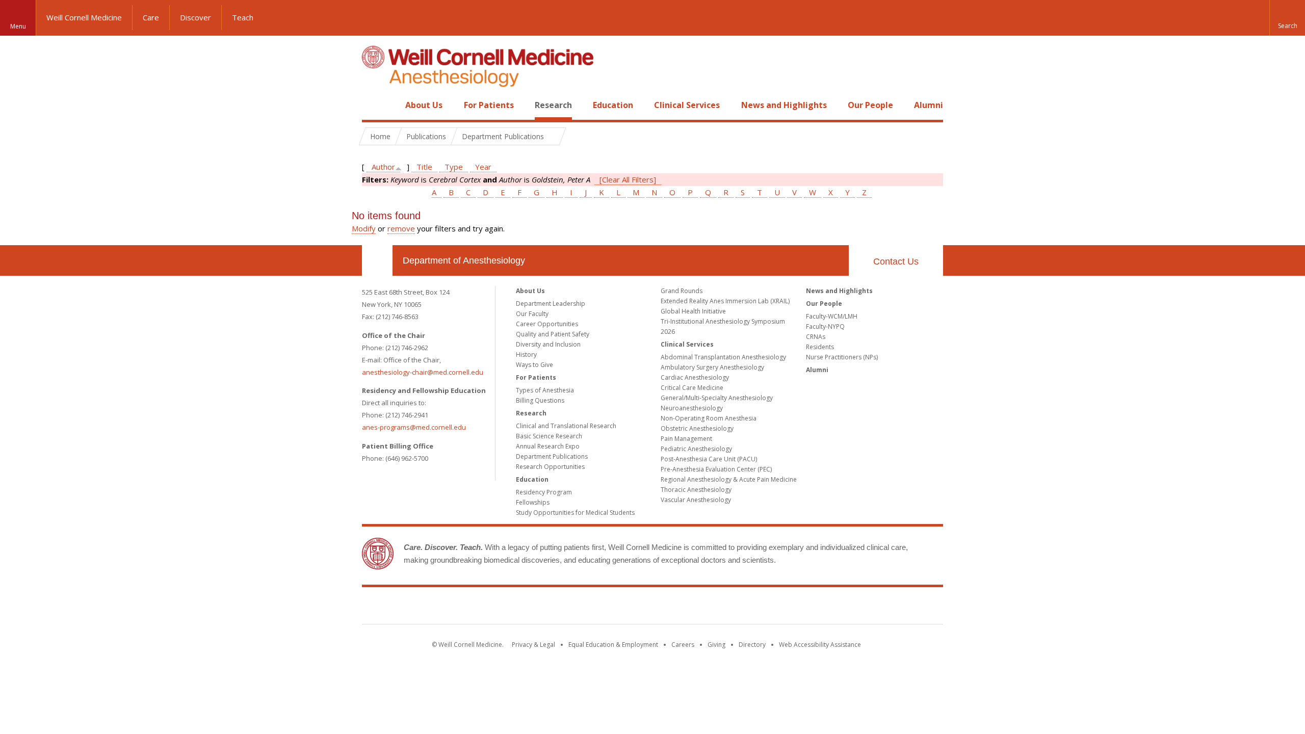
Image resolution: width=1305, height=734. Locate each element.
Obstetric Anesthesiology (697, 428)
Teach (242, 17)
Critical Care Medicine (692, 387)
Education (613, 105)
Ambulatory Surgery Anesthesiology (712, 367)
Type (454, 167)
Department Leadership (550, 303)
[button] (1287, 18)
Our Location (377, 260)
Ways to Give (534, 364)
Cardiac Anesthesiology (695, 377)
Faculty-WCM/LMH (831, 316)
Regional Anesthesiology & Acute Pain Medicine (729, 479)
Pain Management (686, 438)
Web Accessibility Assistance (820, 644)
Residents (820, 347)
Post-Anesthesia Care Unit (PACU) (709, 459)
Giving (716, 644)
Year (483, 167)
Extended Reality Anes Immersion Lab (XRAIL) (725, 301)
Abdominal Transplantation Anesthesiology (723, 357)
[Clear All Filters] (627, 179)
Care (151, 17)
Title (424, 167)
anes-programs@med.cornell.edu (414, 427)
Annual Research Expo (548, 446)
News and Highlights (784, 105)
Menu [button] (18, 26)
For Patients (489, 105)
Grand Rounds (681, 290)
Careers (682, 644)
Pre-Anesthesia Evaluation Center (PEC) (716, 469)
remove (401, 228)
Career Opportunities (547, 324)
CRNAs (815, 336)
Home (373, 105)
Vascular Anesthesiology (696, 499)
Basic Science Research (549, 436)
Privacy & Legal (533, 644)
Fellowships (533, 502)
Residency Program (544, 492)
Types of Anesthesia (545, 390)
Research (553, 105)
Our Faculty (532, 313)
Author (383, 167)
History (526, 354)
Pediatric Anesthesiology (696, 448)
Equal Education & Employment (613, 644)
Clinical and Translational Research (566, 426)
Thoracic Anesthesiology (696, 489)
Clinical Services (687, 105)
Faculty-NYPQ (825, 326)
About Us (423, 105)
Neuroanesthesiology (692, 408)
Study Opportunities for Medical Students (575, 512)
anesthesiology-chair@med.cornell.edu (422, 372)
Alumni (928, 105)
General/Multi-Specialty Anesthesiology (717, 398)
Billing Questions (540, 400)
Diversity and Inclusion (548, 344)
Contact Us (896, 261)
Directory (752, 644)
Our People (870, 105)
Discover (195, 17)
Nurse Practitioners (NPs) (842, 357)
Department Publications (552, 456)
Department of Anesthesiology (464, 260)
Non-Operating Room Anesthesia (708, 418)
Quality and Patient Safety (552, 334)
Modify (364, 228)
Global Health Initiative (693, 311)
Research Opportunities (550, 466)
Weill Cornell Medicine (84, 17)
